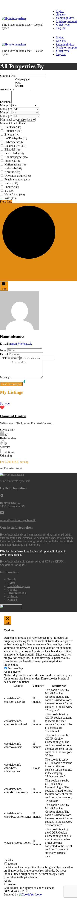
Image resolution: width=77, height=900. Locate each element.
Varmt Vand (14, 194)
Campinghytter (65, 17)
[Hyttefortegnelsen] (14, 18)
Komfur (12, 172)
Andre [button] (7, 880)
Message (5, 377)
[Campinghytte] (23, 79)
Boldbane (13, 130)
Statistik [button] (8, 860)
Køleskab (13, 168)
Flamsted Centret (13, 416)
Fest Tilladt (14, 153)
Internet (12, 160)
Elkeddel (12, 149)
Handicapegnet (16, 157)
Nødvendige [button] (11, 664)
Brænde (12, 134)
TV (8, 190)
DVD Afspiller (15, 138)
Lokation (5, 102)
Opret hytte (63, 24)
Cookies (12, 589)
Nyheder (12, 596)
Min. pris (5, 105)
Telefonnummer (9, 358)
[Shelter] (23, 86)
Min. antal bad (9, 123)
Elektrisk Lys (15, 145)
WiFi (10, 198)
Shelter (11, 186)
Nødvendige (15, 668)
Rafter (11, 183)
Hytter (60, 11)
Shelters (61, 14)
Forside (11, 579)
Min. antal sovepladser (13, 119)
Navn (3, 350)
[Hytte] (23, 82)
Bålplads (12, 127)
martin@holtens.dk (20, 343)
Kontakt (12, 599)
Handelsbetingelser (18, 586)
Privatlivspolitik (16, 593)
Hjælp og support (66, 21)
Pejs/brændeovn (17, 179)
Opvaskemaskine (17, 175)
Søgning (5, 75)
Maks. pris (6, 108)
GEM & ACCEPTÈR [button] (17, 891)
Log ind (61, 28)
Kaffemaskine (15, 164)
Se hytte (5, 403)
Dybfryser (13, 142)
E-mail (4, 354)
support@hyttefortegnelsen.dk (18, 520)
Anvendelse (7, 89)
